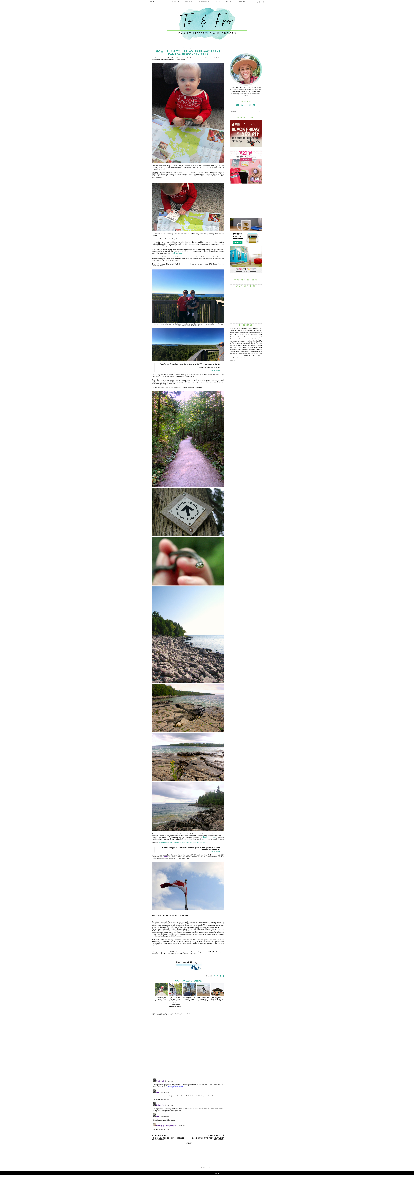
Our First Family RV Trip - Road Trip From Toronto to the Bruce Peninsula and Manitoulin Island (175, 1002)
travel (180, 1014)
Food (218, 1)
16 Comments (185, 1013)
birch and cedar (209, 837)
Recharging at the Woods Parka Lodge (189, 999)
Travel (188, 2)
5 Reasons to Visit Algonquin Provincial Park (203, 999)
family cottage (176, 253)
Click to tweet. (214, 370)
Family (174, 2)
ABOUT (163, 1)
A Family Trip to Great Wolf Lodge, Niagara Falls (217, 999)
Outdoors (203, 2)
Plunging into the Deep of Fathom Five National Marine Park (182, 842)
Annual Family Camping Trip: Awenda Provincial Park (161, 1000)
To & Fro (210, 1168)
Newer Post (168, 1138)
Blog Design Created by (207, 1173)
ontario (166, 1014)
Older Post (208, 1138)
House (228, 1)
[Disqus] (188, 1048)
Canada (160, 1014)
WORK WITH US (243, 1)
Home (152, 1)
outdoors (173, 1014)
